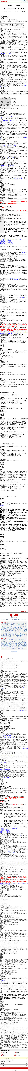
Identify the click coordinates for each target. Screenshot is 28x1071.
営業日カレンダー (13, 278)
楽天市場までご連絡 (6, 53)
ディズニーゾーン (19, 633)
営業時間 (16, 279)
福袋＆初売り (5, 635)
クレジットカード (23, 643)
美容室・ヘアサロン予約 (6, 640)
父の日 (22, 635)
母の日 (19, 635)
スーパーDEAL (21, 619)
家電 (18, 628)
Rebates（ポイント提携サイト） (19, 641)
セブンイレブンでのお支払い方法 (8, 145)
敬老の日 (2, 636)
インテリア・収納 (23, 629)
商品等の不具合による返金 (6, 242)
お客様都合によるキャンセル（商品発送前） (11, 239)
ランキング (20, 636)
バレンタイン (10, 635)
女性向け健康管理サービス (15, 640)
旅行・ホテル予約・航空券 (8, 639)
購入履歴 (24, 252)
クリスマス (13, 636)
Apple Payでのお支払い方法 (6, 117)
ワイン (5, 627)
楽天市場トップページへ (6, 1067)
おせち (17, 636)
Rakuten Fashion (15, 642)
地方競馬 (20, 642)
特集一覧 (6, 619)
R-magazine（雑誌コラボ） (16, 632)
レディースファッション (22, 623)
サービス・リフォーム (15, 629)
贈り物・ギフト (23, 632)
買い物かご (4, 1052)
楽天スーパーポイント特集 (8, 641)
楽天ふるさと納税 (8, 634)
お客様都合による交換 (5, 241)
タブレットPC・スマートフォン (19, 627)
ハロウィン (6, 636)
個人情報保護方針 (14, 651)
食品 (5, 626)
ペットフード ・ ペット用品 (21, 631)
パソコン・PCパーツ (10, 627)
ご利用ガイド (3, 1065)
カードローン (17, 643)
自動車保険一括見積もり (7, 646)
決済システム (7, 644)
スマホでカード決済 (13, 644)
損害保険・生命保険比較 (22, 645)
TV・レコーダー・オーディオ (12, 628)
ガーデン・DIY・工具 (12, 631)
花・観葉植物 (5, 631)
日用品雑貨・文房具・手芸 (13, 630)
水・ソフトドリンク (16, 626)
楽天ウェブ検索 (8, 632)
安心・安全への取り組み (6, 1061)
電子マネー (2, 644)
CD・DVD (21, 628)
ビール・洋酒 (22, 626)
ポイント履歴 (20, 297)
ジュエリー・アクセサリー (16, 624)
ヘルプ (2, 1063)
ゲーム (4, 629)
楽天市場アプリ (16, 619)
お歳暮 (10, 636)
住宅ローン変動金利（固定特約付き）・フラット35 (14, 645)
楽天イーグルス (15, 648)
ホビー (10, 629)
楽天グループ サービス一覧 (22, 648)
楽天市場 (2, 639)
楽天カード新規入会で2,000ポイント (8, 1059)
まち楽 (3, 634)
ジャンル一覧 (11, 619)
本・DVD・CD (16, 639)
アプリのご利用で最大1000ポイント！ (8, 1058)
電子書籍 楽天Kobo (22, 639)
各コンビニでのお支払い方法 (7, 165)
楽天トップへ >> (14, 617)
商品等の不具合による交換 (6, 244)
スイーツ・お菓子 (9, 626)
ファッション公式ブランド (5, 633)
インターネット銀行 (15, 646)
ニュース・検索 (22, 646)
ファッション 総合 (4, 623)
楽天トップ (3, 619)
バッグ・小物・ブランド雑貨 (7, 624)
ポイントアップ (12, 633)
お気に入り (18, 1052)
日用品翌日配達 (13, 634)
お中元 (25, 635)
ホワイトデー (15, 635)
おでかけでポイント (9, 642)
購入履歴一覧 (3, 505)
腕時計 (23, 624)
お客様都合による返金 (5, 240)
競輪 (23, 642)
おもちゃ (6, 629)
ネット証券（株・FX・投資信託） (9, 643)
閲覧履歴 (4, 1055)
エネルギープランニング (21, 644)
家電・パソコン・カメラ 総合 (12, 623)
